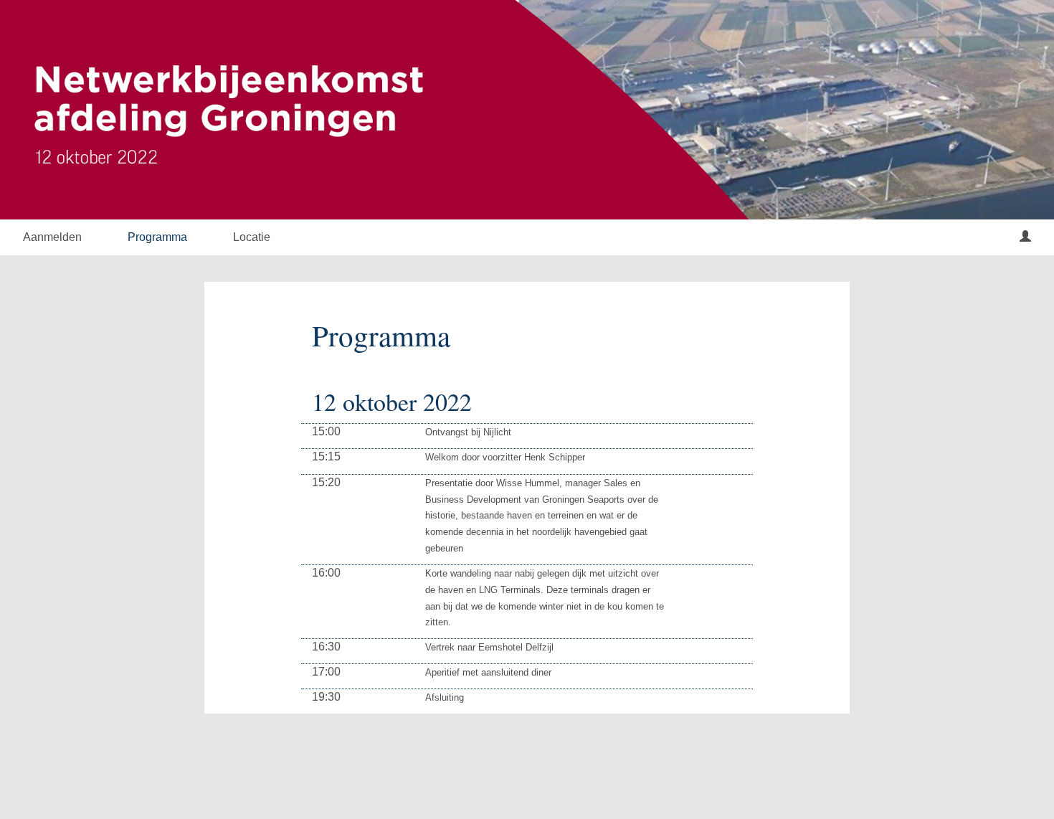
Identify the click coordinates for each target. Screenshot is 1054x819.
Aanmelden (52, 237)
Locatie (251, 237)
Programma (157, 237)
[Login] (1025, 237)
